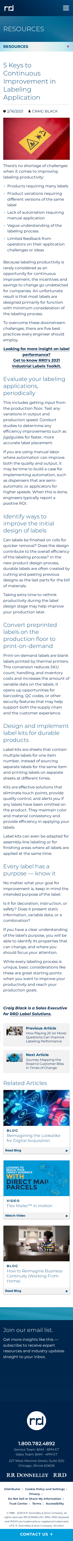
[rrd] (8, 8)
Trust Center (18, 1503)
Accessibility (55, 1503)
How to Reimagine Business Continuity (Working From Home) (35, 1276)
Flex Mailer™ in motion (29, 1205)
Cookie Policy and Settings (45, 1489)
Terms (36, 1503)
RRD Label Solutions (30, 1014)
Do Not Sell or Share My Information (34, 1499)
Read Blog (37, 1150)
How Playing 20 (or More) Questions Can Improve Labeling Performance (46, 1034)
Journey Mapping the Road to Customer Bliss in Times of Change (45, 1061)
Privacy (34, 1494)
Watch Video (33, 1215)
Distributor (12, 1489)
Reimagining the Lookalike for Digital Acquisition (33, 1138)
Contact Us (34, 1534)
